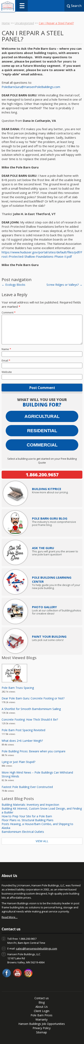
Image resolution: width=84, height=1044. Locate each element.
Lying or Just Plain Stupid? (18, 762)
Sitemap (41, 1032)
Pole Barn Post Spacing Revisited (23, 730)
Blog (42, 1002)
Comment (8, 312)
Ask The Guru (43, 548)
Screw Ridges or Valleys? (64, 285)
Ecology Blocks (13, 285)
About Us (41, 1007)
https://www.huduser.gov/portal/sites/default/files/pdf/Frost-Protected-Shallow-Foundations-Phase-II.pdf (42, 254)
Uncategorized (24, 23)
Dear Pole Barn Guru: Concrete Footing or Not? (33, 698)
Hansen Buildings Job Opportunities (41, 1024)
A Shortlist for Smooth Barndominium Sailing (31, 709)
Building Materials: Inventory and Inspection (30, 805)
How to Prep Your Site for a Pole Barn (27, 816)
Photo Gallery (44, 607)
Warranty (41, 1019)
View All (42, 841)
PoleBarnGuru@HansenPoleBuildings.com (31, 87)
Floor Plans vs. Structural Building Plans (27, 820)
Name (6, 349)
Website (7, 372)
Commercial (42, 444)
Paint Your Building (49, 636)
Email (6, 360)
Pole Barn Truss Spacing (18, 688)
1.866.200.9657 (42, 474)
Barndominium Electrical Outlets (23, 832)
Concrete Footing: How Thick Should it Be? (30, 719)
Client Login (41, 1011)
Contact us (41, 998)
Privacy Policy (42, 1028)
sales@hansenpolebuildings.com (36, 948)
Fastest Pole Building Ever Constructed (27, 787)
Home (6, 23)
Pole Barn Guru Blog (49, 518)
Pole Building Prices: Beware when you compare (33, 751)
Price (46, 489)
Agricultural (42, 416)
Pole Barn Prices (41, 1015)
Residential (42, 430)
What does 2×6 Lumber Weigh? (22, 741)
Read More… (10, 917)
